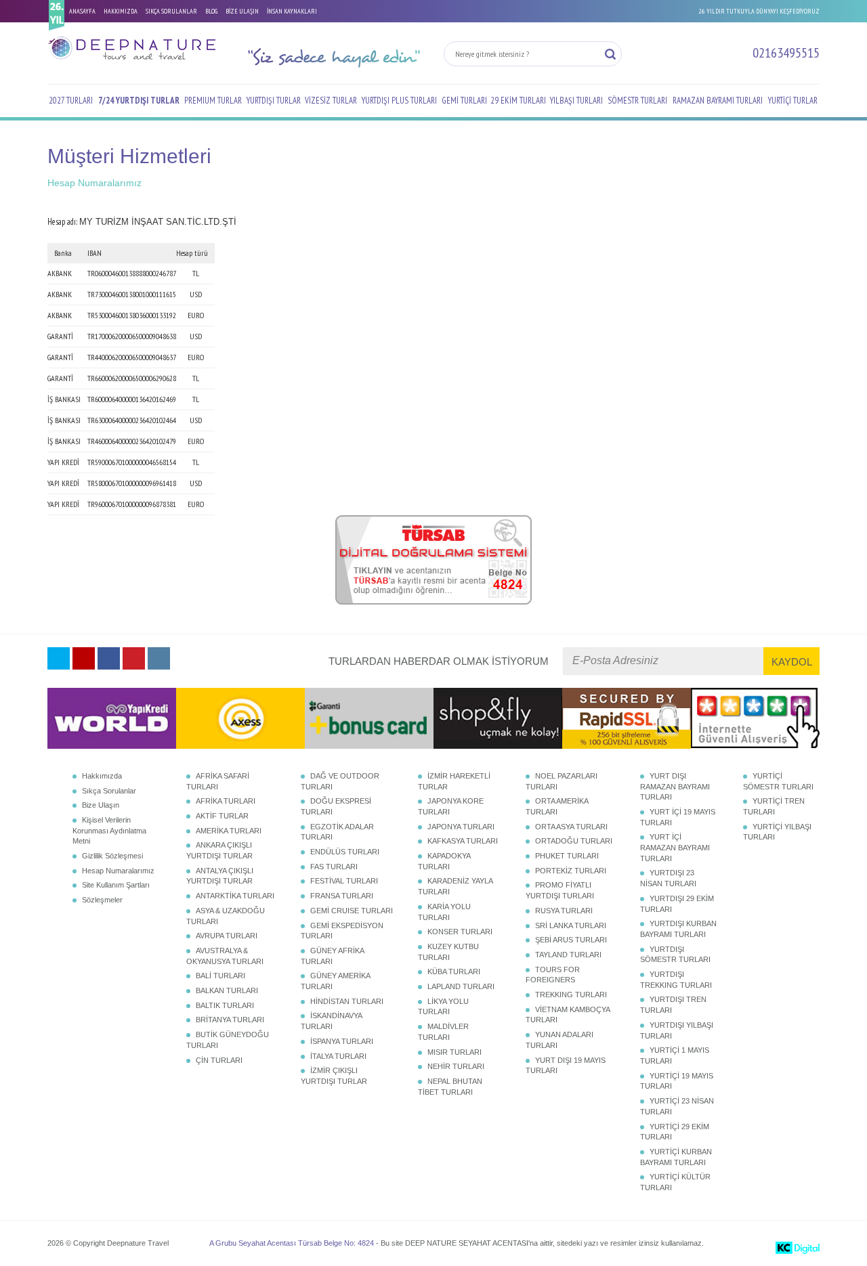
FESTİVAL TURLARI (344, 881)
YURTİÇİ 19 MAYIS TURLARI (676, 1081)
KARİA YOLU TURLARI (444, 911)
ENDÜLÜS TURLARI (344, 852)
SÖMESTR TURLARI (637, 100)
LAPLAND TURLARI (460, 986)
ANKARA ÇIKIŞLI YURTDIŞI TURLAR (219, 850)
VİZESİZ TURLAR (331, 100)
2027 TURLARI (71, 100)
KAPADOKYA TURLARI (444, 861)
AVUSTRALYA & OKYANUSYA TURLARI (224, 955)
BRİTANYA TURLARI (230, 1020)
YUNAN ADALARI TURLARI (559, 1039)
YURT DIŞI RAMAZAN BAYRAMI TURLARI (675, 786)
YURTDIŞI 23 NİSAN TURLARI (668, 878)
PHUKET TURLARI (567, 856)
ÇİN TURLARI (219, 1060)
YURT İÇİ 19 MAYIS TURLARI (677, 817)
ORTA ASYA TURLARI (571, 827)
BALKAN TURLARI (227, 990)
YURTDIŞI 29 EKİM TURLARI (677, 903)
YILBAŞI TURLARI (576, 100)
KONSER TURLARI (459, 931)
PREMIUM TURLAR (213, 100)
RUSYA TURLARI (564, 911)
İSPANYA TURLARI (341, 1041)
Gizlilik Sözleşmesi (112, 856)
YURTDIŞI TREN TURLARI (673, 1004)
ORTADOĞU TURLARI (573, 841)
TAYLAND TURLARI (568, 955)
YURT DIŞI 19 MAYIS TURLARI (566, 1065)
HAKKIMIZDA (121, 11)
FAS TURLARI (334, 867)
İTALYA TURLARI (338, 1056)
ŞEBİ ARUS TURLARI (571, 940)
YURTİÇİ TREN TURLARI (774, 806)
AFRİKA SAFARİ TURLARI (217, 781)
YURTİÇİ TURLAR (793, 100)
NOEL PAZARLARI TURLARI (561, 781)
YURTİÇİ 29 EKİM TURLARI (674, 1131)
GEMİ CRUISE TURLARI (351, 911)
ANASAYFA (82, 11)
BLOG (211, 11)
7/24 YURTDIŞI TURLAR (138, 100)
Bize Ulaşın (100, 805)
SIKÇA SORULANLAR (171, 11)
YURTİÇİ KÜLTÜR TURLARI (675, 1182)
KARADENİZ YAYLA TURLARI (455, 886)
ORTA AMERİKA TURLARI (557, 806)
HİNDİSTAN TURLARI (346, 1001)
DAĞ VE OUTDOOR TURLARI (340, 781)
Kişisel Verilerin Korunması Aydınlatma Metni (109, 830)
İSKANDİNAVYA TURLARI (331, 1020)
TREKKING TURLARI (571, 994)
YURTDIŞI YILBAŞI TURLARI (676, 1030)
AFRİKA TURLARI (225, 801)
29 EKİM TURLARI (518, 100)
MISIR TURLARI (454, 1052)
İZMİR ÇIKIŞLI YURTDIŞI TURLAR (334, 1075)
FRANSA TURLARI (341, 896)
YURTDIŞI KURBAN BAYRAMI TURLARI (678, 928)
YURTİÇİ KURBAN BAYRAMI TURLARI (676, 1157)
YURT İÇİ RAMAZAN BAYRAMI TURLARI (675, 847)
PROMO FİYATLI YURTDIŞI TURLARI (560, 890)
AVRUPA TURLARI (226, 936)
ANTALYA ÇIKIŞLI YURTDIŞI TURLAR (219, 876)
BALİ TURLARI (220, 976)
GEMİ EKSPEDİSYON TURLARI (342, 930)
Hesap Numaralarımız (118, 871)
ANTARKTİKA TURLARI (235, 896)
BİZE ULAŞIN (242, 11)
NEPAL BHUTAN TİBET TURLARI (450, 1086)
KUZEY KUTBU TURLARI (448, 951)
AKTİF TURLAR (222, 816)
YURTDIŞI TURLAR (274, 100)
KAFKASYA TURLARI (462, 841)
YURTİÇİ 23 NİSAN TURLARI (677, 1106)
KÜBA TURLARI (453, 971)
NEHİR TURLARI (455, 1066)
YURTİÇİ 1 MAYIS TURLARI (674, 1055)
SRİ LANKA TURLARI (570, 925)
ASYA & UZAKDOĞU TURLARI (225, 916)
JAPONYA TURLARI (460, 827)
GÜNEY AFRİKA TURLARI (332, 955)
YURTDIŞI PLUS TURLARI (399, 100)
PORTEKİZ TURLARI (570, 871)
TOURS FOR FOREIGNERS (553, 974)
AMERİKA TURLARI (228, 831)
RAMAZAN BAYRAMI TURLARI (718, 100)
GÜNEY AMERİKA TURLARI (335, 981)
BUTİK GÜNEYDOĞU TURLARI (227, 1039)
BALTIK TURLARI (225, 1005)
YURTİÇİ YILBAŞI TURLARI (777, 832)
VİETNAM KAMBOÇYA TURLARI (568, 1014)
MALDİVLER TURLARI (443, 1031)
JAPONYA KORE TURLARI (451, 806)
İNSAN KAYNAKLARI (292, 11)
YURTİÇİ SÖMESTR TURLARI (778, 781)
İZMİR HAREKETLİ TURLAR (454, 781)
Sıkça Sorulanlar (109, 791)
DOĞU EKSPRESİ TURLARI (336, 806)
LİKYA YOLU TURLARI (443, 1006)
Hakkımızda (102, 776)
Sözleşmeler (102, 900)
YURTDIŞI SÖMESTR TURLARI (675, 954)
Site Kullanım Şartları (116, 885)
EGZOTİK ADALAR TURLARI (337, 832)
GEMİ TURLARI (464, 100)
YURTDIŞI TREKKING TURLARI (676, 979)
